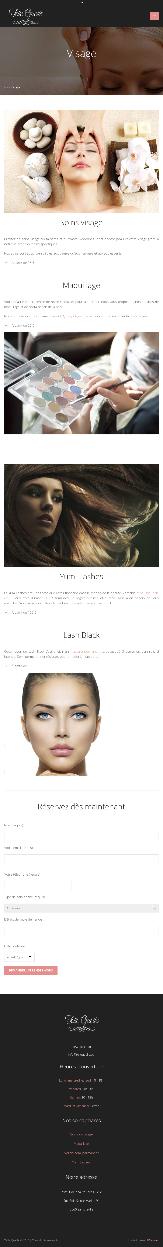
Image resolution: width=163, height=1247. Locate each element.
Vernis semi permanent (81, 1153)
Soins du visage (81, 1134)
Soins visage (81, 222)
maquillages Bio (77, 316)
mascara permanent (85, 651)
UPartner (153, 1240)
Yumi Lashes (81, 576)
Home (7, 87)
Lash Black (81, 635)
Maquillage (81, 285)
